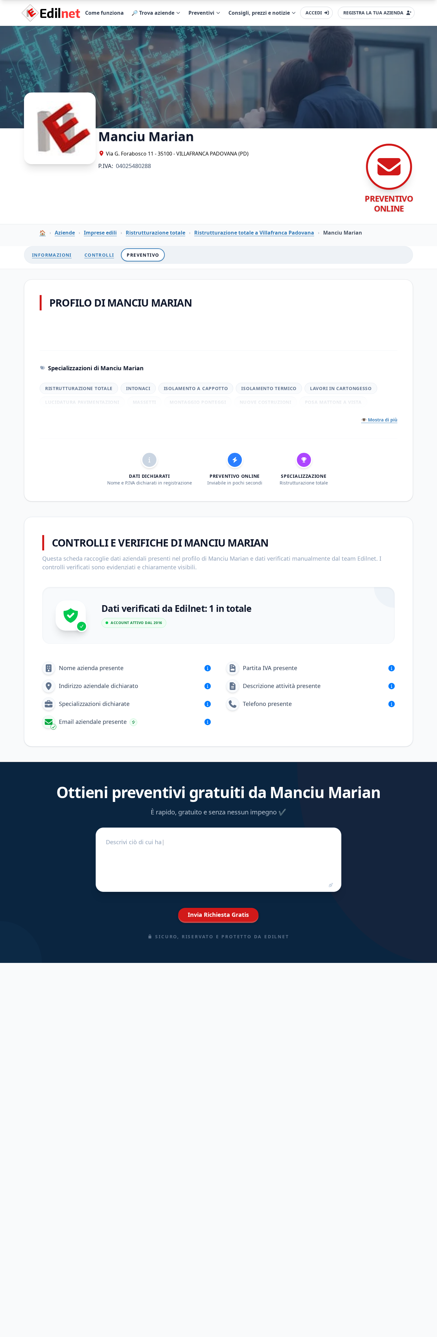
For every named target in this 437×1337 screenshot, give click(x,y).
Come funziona (104, 12)
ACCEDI (314, 13)
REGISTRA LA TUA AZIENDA (373, 13)
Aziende (65, 232)
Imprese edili (100, 232)
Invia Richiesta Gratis (218, 914)
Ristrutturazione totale (155, 232)
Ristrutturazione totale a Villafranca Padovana (254, 232)
